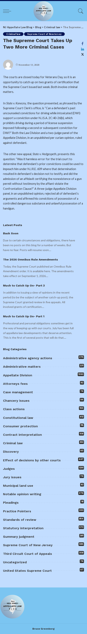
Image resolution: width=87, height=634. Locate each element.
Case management (18, 392)
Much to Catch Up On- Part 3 (24, 285)
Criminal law (13, 34)
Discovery (11, 451)
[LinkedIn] (82, 49)
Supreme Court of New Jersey (44, 34)
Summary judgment (18, 537)
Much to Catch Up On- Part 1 (23, 316)
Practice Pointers (17, 511)
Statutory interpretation (23, 528)
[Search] (79, 11)
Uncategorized (15, 562)
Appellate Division (17, 375)
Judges (9, 469)
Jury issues (12, 477)
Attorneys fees (15, 384)
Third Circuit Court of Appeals (27, 554)
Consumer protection (20, 426)
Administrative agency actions (27, 358)
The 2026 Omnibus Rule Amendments (30, 259)
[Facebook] (82, 43)
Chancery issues (16, 401)
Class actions (14, 409)
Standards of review (19, 520)
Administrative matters (22, 366)
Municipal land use (18, 486)
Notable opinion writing (22, 494)
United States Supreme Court (27, 571)
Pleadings (11, 502)
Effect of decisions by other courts (32, 460)
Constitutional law (18, 418)
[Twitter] (82, 54)
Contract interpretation (22, 435)
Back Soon (10, 233)
